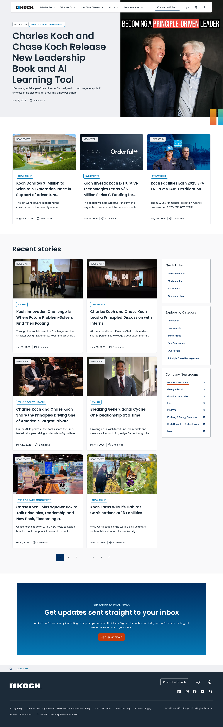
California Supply (143, 708)
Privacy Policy (16, 708)
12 (109, 557)
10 (93, 557)
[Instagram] (187, 691)
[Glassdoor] (210, 691)
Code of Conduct (103, 708)
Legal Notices (48, 708)
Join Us (111, 7)
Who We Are (46, 7)
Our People (174, 350)
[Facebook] (195, 691)
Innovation (173, 320)
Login (186, 7)
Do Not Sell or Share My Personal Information (58, 714)
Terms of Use (33, 708)
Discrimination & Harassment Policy (73, 708)
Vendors (13, 714)
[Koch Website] (25, 7)
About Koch (174, 288)
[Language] (196, 7)
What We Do (66, 7)
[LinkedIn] (179, 691)
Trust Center (26, 714)
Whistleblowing (123, 708)
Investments (174, 328)
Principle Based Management (47, 24)
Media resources (177, 273)
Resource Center (131, 7)
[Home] (11, 669)
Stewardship (174, 335)
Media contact (175, 281)
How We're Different (90, 7)
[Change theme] (209, 682)
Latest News (22, 668)
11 (101, 557)
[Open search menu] (204, 7)
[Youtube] (202, 691)
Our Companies (176, 343)
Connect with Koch (167, 7)
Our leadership (176, 296)
